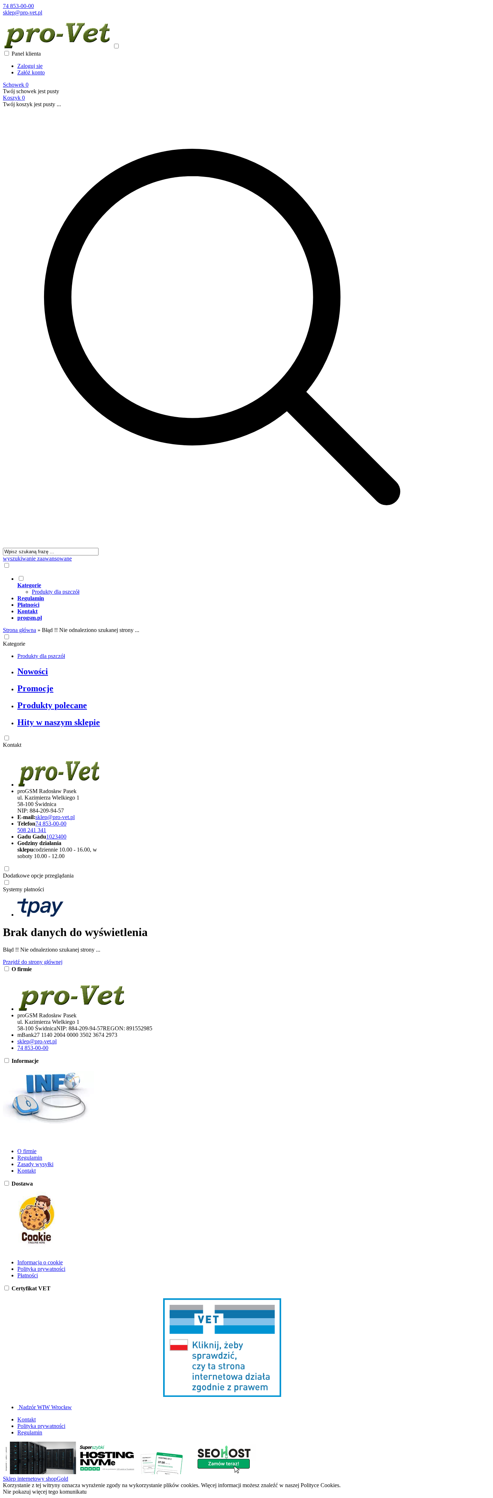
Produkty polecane (52, 705)
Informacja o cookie (40, 1262)
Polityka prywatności (41, 1269)
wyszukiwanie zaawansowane (37, 558)
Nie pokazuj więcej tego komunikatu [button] (45, 1492)
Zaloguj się (30, 66)
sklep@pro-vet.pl (22, 12)
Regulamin (29, 1158)
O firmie (26, 1151)
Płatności (27, 1275)
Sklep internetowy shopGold (35, 1479)
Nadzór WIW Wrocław (44, 1407)
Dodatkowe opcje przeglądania (38, 876)
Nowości (32, 671)
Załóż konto (31, 72)
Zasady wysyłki (35, 1164)
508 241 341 (31, 830)
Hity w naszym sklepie (58, 722)
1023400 (56, 837)
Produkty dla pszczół (55, 592)
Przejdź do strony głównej (32, 962)
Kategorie (14, 644)
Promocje (35, 688)
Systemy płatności (23, 889)
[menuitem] (229, 585)
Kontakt (12, 745)
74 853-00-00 (18, 6)
